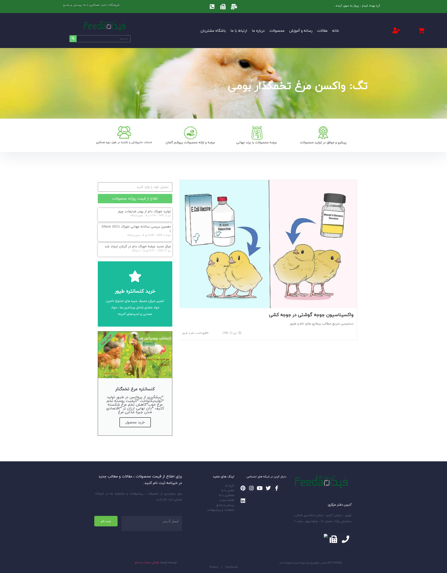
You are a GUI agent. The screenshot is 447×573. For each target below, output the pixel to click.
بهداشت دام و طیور (193, 333)
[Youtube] (260, 488)
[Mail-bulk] (234, 6)
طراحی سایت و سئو (147, 562)
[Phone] (346, 539)
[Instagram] (251, 488)
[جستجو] (73, 38)
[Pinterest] (243, 488)
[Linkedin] (243, 501)
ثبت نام (106, 521)
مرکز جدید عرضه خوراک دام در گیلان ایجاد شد (138, 246)
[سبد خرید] (421, 30)
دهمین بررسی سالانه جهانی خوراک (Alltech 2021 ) (136, 229)
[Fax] (223, 6)
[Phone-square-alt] (212, 6)
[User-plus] (396, 30)
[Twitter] (268, 488)
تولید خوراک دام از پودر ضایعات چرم (144, 211)
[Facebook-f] (277, 488)
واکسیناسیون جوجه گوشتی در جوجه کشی (311, 315)
